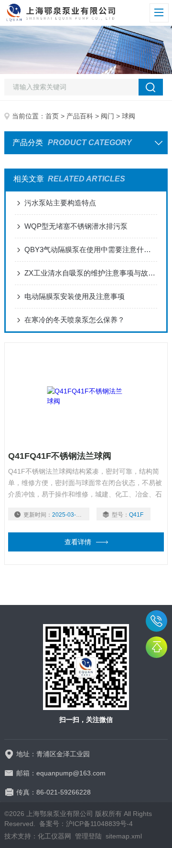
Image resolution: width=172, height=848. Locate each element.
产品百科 (79, 116)
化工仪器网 (54, 836)
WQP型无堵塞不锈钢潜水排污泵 (76, 226)
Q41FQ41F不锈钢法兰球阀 (59, 456)
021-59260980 (156, 621)
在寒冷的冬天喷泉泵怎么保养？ (74, 320)
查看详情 (77, 542)
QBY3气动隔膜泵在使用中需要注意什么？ (90, 249)
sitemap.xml (124, 836)
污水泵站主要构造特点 (60, 203)
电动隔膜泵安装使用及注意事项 (74, 296)
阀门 (107, 116)
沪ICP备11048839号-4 (99, 823)
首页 (52, 116)
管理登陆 (88, 836)
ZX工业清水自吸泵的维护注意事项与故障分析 (90, 273)
